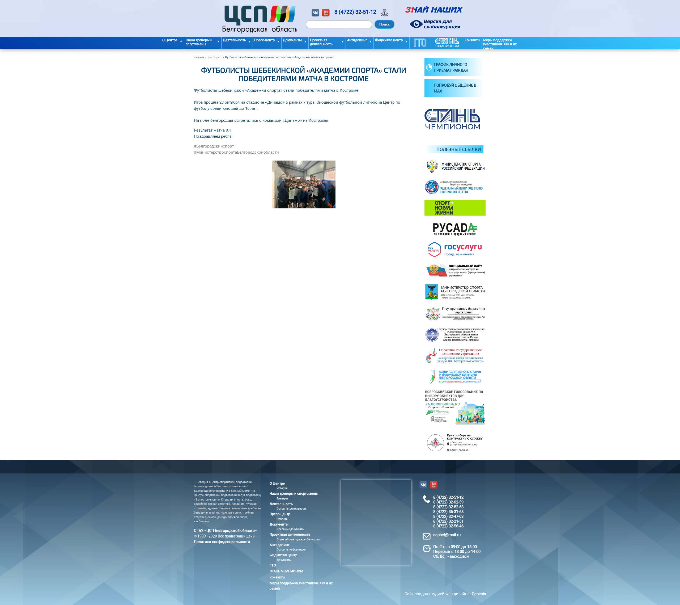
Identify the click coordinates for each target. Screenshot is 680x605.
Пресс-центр (214, 57)
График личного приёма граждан (451, 67)
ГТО (420, 43)
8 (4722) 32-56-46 (448, 526)
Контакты (472, 40)
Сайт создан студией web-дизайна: (445, 593)
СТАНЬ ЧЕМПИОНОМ (447, 43)
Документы (284, 559)
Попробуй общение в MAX (455, 88)
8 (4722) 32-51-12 (355, 12)
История (282, 488)
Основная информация (291, 549)
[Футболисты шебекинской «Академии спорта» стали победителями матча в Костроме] (303, 207)
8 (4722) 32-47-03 (448, 516)
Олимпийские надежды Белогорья (298, 539)
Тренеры (282, 498)
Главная (199, 57)
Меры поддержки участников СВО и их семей (500, 43)
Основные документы (290, 529)
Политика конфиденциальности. (222, 542)
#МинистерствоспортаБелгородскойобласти (236, 152)
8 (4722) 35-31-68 (448, 511)
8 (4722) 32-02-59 (448, 502)
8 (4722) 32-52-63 (448, 507)
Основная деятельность (292, 508)
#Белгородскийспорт (214, 146)
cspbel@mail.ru (447, 534)
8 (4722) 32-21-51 (448, 521)
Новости (282, 519)
